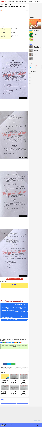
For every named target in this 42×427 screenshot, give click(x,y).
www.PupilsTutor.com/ (11, 424)
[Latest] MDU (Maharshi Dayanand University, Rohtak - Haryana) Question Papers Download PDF (4, 382)
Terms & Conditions (32, 425)
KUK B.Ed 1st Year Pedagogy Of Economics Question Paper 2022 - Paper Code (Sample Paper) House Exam (37, 51)
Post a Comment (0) (14, 403)
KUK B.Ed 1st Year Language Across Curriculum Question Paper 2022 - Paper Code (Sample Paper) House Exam (37, 58)
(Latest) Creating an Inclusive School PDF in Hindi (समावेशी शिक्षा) (37, 31)
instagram (39, 67)
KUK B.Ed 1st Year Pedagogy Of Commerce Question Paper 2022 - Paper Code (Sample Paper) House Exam (37, 54)
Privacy (37, 425)
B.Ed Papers (30, 1)
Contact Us (28, 425)
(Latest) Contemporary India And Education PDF (37, 38)
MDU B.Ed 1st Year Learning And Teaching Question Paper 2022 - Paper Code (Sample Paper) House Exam (13, 393)
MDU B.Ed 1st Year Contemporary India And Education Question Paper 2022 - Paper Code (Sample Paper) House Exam (23, 393)
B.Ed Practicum (18, 1)
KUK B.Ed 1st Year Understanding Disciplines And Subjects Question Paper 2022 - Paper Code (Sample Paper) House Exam (37, 47)
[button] (35, 1)
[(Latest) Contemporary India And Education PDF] (31, 39)
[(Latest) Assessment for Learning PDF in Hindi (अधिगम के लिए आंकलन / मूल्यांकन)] (31, 35)
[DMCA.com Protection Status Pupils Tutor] (3, 425)
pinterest (39, 65)
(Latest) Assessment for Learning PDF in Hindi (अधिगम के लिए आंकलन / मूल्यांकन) (37, 34)
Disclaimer (39, 425)
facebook (33, 65)
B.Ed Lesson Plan (24, 1)
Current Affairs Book (21, 316)
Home (26, 425)
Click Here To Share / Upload (14, 347)
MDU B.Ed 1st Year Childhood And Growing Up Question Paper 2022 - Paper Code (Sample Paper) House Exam (14, 382)
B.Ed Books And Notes (11, 1)
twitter (33, 67)
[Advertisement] (14, 18)
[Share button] (16, 364)
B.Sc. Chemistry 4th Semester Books (21, 311)
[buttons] (34, 420)
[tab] (11, 1)
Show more (27, 372)
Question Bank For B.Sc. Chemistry (21, 304)
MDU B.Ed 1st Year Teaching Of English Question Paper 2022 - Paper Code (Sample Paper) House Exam (4, 393)
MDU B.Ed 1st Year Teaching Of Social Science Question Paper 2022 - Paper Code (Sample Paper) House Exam (23, 382)
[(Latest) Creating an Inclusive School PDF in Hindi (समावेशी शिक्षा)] (31, 31)
